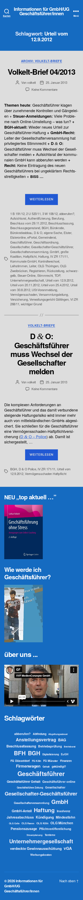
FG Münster (50, 761)
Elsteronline (18, 237)
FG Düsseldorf (20, 760)
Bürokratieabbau (21, 232)
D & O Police (27, 469)
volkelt (31, 82)
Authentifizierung (39, 218)
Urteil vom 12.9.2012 (59, 280)
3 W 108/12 (49, 213)
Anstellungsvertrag (36, 739)
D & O (38, 232)
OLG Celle (14, 823)
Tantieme (50, 835)
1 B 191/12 (17, 213)
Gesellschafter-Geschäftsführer (52, 247)
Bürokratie (57, 228)
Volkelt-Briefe (41, 326)
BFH (20, 753)
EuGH (64, 754)
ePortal (32, 237)
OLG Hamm (27, 823)
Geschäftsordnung (45, 242)
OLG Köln (42, 823)
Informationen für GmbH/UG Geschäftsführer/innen (41, 11)
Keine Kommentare (44, 89)
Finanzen (66, 761)
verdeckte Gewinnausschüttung (36, 848)
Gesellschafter (19, 247)
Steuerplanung (35, 835)
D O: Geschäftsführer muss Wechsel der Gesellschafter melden (41, 353)
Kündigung (45, 817)
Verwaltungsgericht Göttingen (49, 299)
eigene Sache (53, 232)
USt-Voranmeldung (44, 290)
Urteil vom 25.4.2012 (55, 285)
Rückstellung (55, 270)
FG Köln (36, 761)
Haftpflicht (29, 256)
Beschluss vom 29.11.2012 (28, 223)
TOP (57, 275)
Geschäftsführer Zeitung (30, 787)
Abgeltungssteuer (58, 734)
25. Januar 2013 (56, 82)
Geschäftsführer (21, 242)
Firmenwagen (28, 766)
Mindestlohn (65, 817)
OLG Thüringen (48, 266)
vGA (68, 848)
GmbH (54, 251)
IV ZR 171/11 (59, 256)
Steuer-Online (26, 275)
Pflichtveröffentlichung (55, 829)
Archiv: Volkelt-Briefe (41, 61)
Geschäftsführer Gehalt (23, 781)
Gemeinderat (47, 237)
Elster (67, 232)
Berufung (58, 218)
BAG (62, 739)
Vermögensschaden (23, 294)
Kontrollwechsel (48, 261)
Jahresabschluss (20, 817)
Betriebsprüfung (50, 746)
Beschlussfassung (60, 223)
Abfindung (39, 734)
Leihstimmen (18, 266)
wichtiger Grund (31, 304)
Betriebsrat (70, 746)
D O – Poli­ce (33, 436)
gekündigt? (59, 766)
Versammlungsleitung (53, 294)
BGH (45, 228)
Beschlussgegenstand (25, 228)
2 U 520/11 (33, 213)
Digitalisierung (50, 754)
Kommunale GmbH (23, 261)
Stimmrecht (45, 275)
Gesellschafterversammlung (29, 251)
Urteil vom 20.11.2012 (25, 285)
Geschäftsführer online (58, 781)
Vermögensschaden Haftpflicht (45, 473)
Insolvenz (63, 811)
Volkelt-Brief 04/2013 (41, 71)
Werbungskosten (41, 855)
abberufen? (66, 213)
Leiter (32, 266)
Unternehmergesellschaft (27, 280)
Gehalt (46, 766)
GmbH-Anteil (22, 810)
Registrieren (37, 270)
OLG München (61, 822)
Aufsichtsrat (18, 218)
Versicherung (19, 299)
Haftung (43, 256)
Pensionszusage (24, 828)
